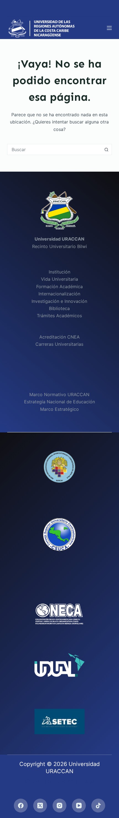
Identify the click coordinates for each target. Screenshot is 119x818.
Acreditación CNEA (59, 337)
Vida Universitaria (59, 279)
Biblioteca (59, 308)
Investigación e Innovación (59, 301)
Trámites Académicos (59, 315)
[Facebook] (21, 805)
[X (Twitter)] (40, 805)
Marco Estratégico (59, 409)
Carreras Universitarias (59, 344)
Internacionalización (59, 293)
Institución (59, 272)
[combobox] (54, 149)
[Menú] (109, 27)
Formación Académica (59, 286)
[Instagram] (59, 805)
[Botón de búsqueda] (106, 149)
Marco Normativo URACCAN (59, 394)
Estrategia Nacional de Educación (59, 401)
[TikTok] (98, 805)
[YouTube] (79, 805)
